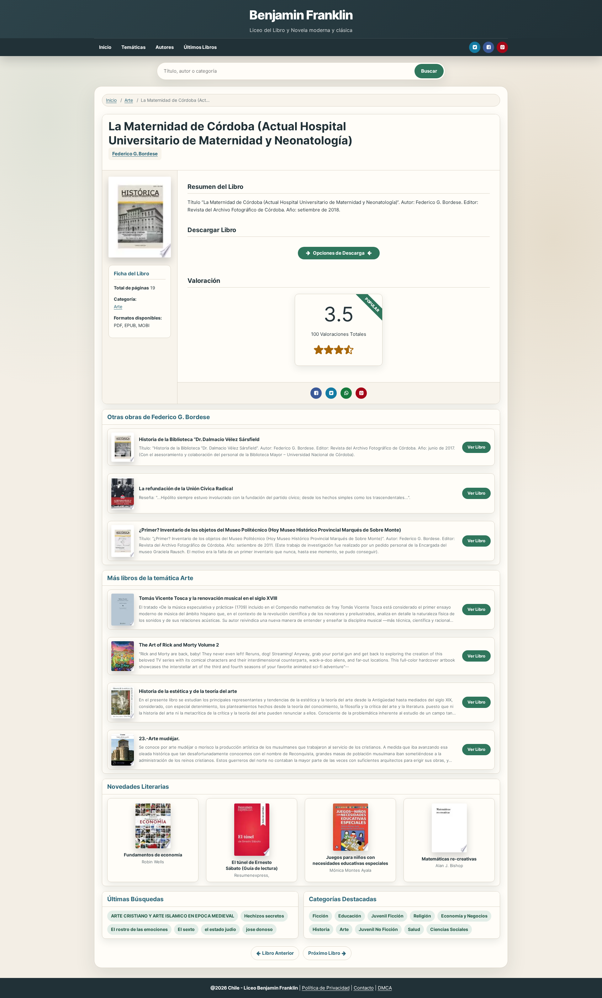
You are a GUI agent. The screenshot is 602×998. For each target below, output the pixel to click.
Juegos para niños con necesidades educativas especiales (350, 860)
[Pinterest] (502, 47)
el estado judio (220, 929)
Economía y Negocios (464, 915)
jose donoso (259, 929)
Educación (349, 915)
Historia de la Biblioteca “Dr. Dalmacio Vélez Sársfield (199, 439)
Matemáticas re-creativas (449, 858)
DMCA (385, 988)
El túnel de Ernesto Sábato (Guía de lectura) (252, 865)
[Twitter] (474, 47)
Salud (414, 929)
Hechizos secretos (264, 915)
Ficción (320, 915)
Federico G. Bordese (135, 154)
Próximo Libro (324, 953)
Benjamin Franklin (301, 15)
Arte (128, 100)
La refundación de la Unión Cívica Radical (186, 488)
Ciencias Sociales (449, 929)
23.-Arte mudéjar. (159, 738)
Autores (165, 47)
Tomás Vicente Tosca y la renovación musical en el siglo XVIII (208, 598)
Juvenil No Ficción (378, 929)
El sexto (186, 929)
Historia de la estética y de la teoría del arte (188, 691)
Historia (321, 929)
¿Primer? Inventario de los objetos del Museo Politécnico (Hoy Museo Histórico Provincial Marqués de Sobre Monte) (270, 530)
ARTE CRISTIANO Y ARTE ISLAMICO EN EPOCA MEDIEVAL (172, 915)
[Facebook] (488, 47)
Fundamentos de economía (153, 854)
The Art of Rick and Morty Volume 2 (179, 645)
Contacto (364, 988)
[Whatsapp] (346, 393)
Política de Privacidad (326, 988)
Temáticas (133, 47)
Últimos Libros (200, 47)
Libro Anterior (278, 953)
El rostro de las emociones (139, 929)
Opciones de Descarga (339, 253)
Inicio (105, 47)
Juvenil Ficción (387, 915)
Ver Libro (476, 447)
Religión (422, 915)
